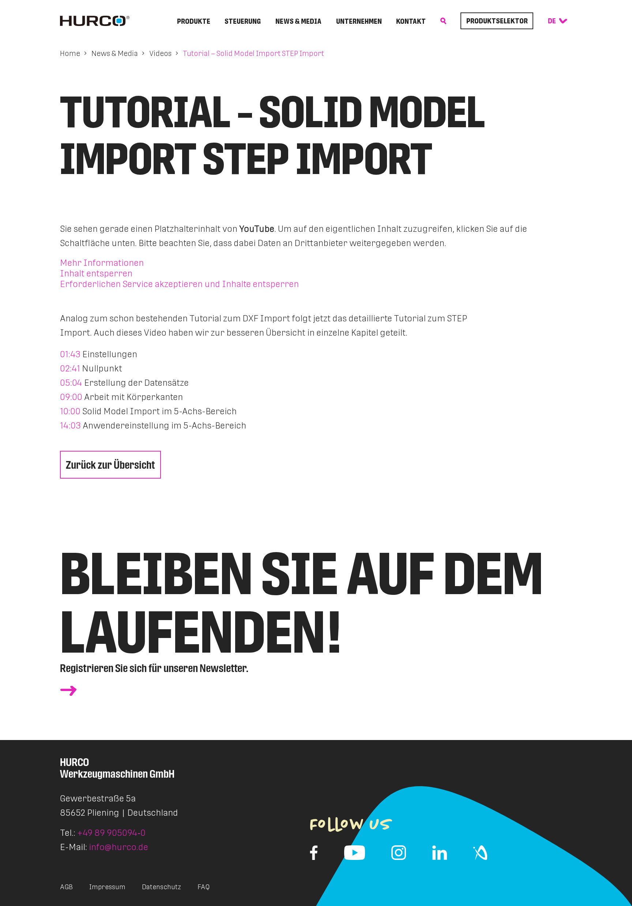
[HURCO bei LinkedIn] (439, 852)
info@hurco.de (118, 847)
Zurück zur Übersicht (110, 464)
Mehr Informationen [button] (102, 262)
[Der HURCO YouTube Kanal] (354, 852)
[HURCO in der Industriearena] (480, 852)
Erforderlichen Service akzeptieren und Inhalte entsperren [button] (179, 284)
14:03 (70, 425)
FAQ (204, 887)
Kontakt (411, 21)
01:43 (70, 354)
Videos (160, 53)
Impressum (107, 887)
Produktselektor (497, 20)
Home (70, 53)
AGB (66, 887)
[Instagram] (398, 852)
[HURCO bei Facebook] (314, 852)
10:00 (70, 411)
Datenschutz (161, 887)
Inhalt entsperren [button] (96, 273)
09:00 (71, 397)
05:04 (71, 382)
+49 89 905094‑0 (111, 832)
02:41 (70, 368)
